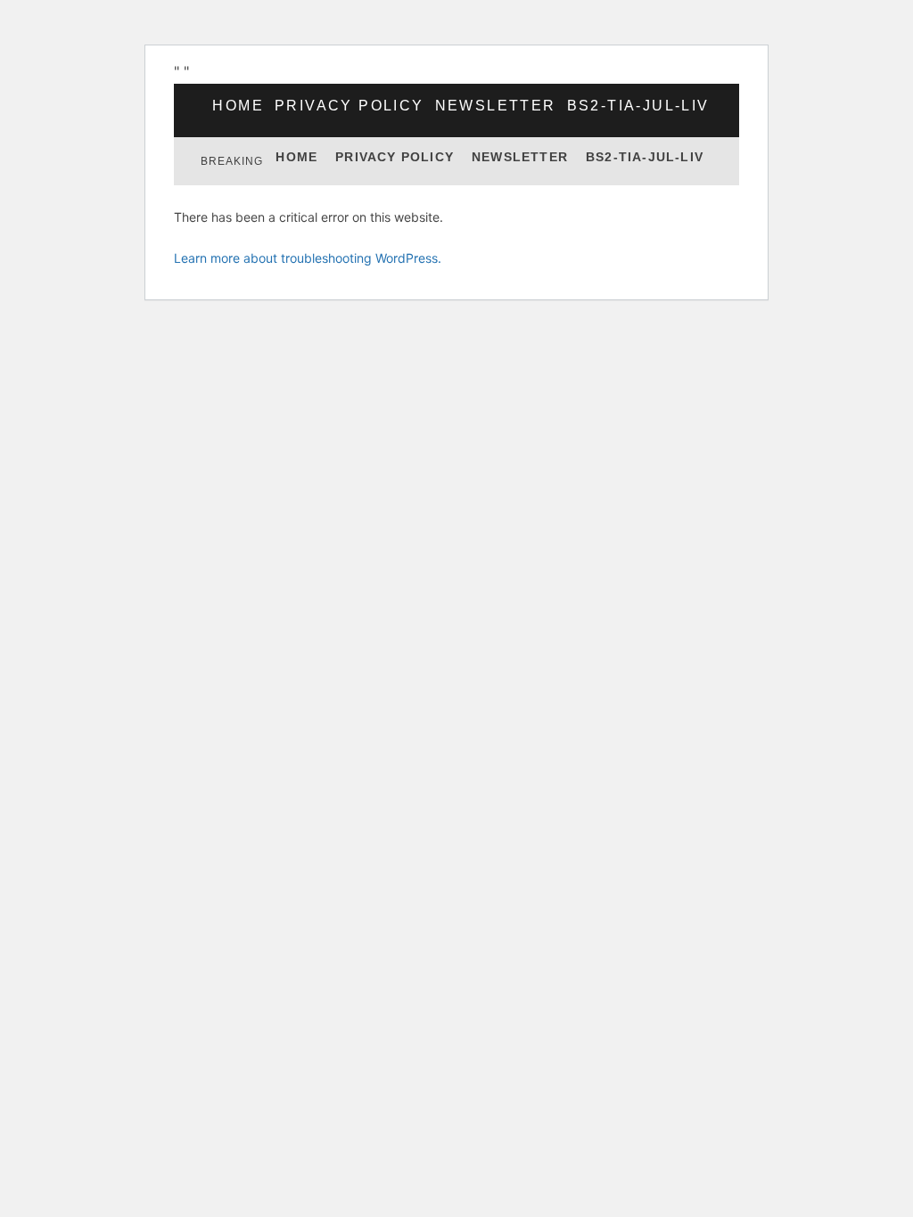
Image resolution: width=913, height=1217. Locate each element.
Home (238, 105)
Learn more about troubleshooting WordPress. (307, 257)
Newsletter (495, 105)
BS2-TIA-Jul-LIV (638, 105)
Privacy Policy (349, 105)
